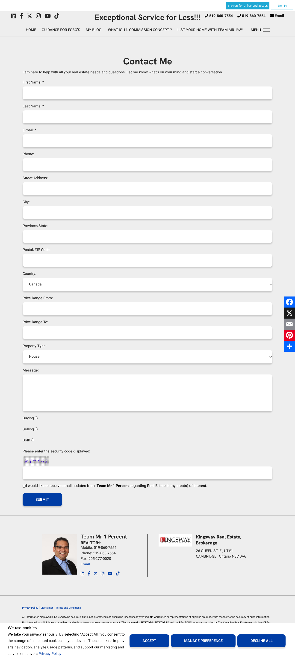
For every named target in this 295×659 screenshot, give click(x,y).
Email (279, 16)
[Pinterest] (289, 335)
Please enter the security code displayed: (56, 451)
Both (26, 440)
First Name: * (33, 82)
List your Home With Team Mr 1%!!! (210, 30)
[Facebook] (289, 302)
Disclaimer (47, 608)
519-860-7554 (221, 16)
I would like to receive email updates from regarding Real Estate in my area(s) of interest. (116, 486)
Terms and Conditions (68, 608)
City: (26, 202)
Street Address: (35, 178)
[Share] (289, 346)
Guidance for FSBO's (61, 30)
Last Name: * (33, 106)
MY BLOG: (94, 30)
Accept (149, 641)
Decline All (262, 641)
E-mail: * (29, 130)
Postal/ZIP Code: (36, 250)
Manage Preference (203, 641)
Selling (28, 429)
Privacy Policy (49, 653)
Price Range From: (38, 298)
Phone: (28, 154)
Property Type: (35, 346)
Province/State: (35, 226)
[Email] (289, 324)
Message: (31, 370)
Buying (28, 418)
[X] (289, 313)
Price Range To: (35, 322)
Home (31, 30)
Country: (29, 273)
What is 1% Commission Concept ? (140, 30)
